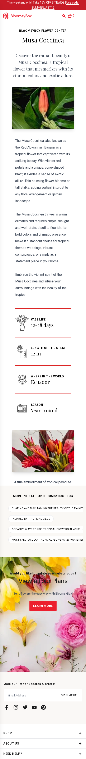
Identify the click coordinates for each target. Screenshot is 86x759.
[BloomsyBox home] (17, 16)
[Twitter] (25, 707)
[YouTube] (34, 707)
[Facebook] (6, 707)
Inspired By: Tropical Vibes (31, 518)
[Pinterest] (43, 707)
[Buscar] (64, 16)
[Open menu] (78, 16)
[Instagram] (15, 707)
